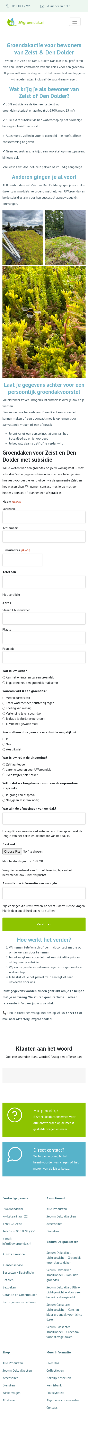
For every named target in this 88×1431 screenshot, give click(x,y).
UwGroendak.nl (12, 1209)
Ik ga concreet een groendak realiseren (32, 683)
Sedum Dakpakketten (17, 1370)
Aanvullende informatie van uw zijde (29, 883)
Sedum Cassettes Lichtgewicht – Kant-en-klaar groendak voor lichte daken (64, 1311)
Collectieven (55, 1370)
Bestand (8, 844)
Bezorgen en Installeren (19, 1302)
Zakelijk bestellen (58, 1378)
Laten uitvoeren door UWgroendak (28, 770)
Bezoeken (9, 1287)
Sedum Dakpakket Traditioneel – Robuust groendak (62, 1275)
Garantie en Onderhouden (19, 1295)
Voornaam (9, 509)
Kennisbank (54, 1385)
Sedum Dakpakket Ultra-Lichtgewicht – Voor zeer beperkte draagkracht (63, 1292)
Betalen (8, 1280)
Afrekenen (9, 1400)
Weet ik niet (13, 749)
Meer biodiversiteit (18, 698)
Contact (52, 1407)
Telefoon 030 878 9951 (19, 1231)
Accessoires (10, 1378)
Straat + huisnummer (16, 610)
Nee (8, 744)
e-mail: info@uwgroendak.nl (16, 1241)
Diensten (8, 1385)
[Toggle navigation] (75, 22)
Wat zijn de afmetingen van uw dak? (29, 808)
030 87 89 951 (21, 6)
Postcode (8, 649)
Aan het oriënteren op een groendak (30, 677)
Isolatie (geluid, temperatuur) (25, 719)
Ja (7, 739)
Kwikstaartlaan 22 (15, 1216)
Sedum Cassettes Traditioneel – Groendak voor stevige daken (62, 1332)
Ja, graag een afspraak (20, 795)
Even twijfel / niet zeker (22, 775)
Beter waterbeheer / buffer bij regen (30, 703)
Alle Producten (12, 1363)
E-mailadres (16, 550)
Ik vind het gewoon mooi (22, 724)
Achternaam (10, 528)
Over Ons (52, 1363)
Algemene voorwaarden (62, 1400)
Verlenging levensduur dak (23, 713)
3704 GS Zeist (12, 1224)
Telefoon (9, 572)
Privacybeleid (55, 1393)
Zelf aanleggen (16, 764)
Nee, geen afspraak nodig (22, 800)
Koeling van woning (19, 708)
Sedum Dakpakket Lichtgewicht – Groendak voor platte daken (63, 1258)
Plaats (6, 629)
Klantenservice (12, 1265)
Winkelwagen (11, 1393)
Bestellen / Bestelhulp (18, 1272)
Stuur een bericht (58, 6)
